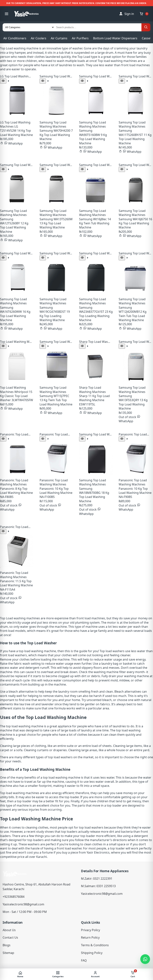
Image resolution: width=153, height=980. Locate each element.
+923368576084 (13, 897)
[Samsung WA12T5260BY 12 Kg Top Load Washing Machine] (17, 189)
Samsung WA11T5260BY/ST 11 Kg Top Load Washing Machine (135, 136)
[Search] (145, 27)
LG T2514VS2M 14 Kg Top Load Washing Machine (16, 130)
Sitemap (8, 953)
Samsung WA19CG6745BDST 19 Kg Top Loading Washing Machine (55, 313)
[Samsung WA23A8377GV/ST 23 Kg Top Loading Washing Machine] (96, 277)
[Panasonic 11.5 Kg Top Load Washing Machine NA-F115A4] (17, 551)
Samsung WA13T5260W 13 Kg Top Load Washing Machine (56, 223)
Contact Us (10, 937)
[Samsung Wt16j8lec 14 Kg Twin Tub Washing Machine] (96, 189)
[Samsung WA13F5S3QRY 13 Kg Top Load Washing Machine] (135, 365)
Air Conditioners (14, 38)
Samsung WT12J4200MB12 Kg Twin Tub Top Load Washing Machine (132, 313)
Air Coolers (38, 38)
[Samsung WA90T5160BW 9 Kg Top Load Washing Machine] (96, 100)
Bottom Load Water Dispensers (115, 38)
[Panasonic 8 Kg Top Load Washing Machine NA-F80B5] (17, 458)
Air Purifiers (80, 38)
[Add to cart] (2, 143)
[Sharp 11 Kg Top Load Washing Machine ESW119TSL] (96, 365)
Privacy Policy (90, 930)
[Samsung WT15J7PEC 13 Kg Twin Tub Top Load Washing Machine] (56, 365)
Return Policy (90, 937)
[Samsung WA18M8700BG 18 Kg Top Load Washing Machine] (96, 458)
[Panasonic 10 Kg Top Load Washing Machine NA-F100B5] (56, 458)
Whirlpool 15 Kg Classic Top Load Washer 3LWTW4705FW (16, 396)
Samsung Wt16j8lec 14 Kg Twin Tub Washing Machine (95, 223)
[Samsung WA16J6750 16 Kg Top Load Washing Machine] (135, 189)
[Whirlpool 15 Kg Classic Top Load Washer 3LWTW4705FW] (17, 365)
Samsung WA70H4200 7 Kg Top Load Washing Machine (56, 134)
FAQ (84, 960)
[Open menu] (6, 13)
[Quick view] (3, 81)
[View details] (8, 81)
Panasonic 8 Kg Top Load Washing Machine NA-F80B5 (16, 493)
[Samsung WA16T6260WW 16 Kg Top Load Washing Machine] (17, 277)
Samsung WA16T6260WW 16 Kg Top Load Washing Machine (15, 313)
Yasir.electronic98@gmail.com (23, 904)
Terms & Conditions (95, 945)
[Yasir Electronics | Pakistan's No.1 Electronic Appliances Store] (29, 14)
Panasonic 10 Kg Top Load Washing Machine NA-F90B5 (135, 493)
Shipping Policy (91, 953)
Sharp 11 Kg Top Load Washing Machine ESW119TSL (94, 400)
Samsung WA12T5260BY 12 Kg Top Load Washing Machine (14, 225)
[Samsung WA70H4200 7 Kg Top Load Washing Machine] (56, 100)
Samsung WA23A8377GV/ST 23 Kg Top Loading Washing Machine (96, 313)
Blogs (6, 945)
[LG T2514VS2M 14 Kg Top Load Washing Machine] (17, 100)
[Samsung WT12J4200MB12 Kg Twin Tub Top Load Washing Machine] (135, 277)
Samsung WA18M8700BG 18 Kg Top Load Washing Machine (94, 495)
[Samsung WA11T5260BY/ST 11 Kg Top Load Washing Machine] (135, 100)
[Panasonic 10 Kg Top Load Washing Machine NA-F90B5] (135, 458)
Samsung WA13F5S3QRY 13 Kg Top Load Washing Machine (133, 402)
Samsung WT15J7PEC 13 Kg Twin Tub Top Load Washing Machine (56, 400)
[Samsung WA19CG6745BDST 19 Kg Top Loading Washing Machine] (56, 277)
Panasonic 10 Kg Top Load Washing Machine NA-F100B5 (56, 493)
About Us (9, 930)
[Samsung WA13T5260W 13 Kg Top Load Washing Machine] (56, 189)
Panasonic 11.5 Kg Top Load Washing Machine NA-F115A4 (16, 585)
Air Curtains (59, 38)
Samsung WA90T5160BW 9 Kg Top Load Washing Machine (93, 136)
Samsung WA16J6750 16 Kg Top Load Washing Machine (135, 223)
